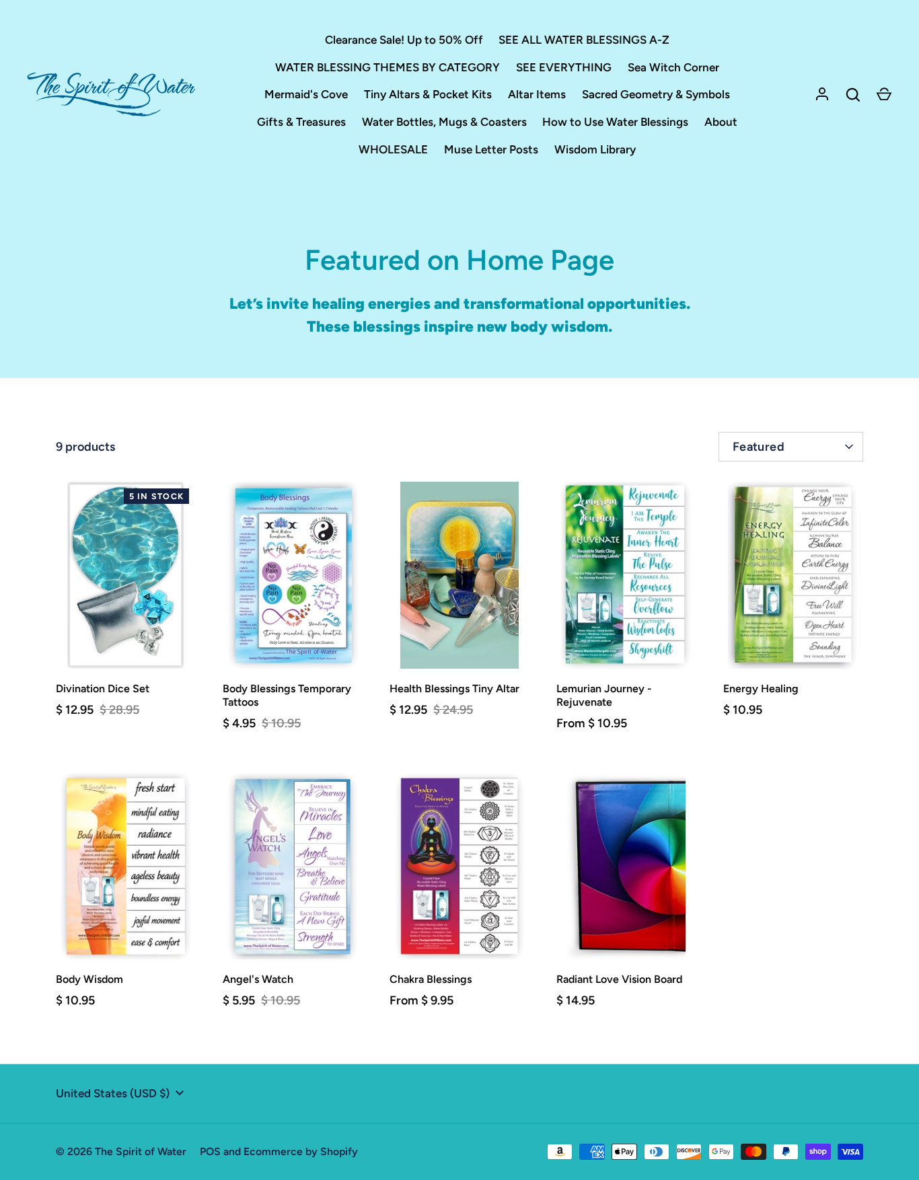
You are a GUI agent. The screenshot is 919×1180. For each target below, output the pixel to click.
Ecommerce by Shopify (301, 1151)
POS (210, 1151)
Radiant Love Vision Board (619, 979)
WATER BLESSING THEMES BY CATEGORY (387, 67)
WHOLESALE (393, 149)
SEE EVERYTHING (564, 67)
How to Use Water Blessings (615, 121)
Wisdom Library (595, 149)
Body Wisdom (89, 979)
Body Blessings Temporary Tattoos (287, 695)
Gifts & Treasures (301, 121)
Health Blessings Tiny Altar (454, 688)
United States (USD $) (113, 1093)
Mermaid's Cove (306, 94)
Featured (758, 446)
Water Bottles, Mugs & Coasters (444, 121)
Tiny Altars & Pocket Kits (428, 94)
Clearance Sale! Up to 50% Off (404, 39)
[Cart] (884, 95)
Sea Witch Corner (673, 67)
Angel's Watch (258, 979)
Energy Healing (761, 688)
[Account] (822, 95)
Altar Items (537, 94)
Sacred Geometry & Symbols (656, 94)
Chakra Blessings (431, 979)
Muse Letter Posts (491, 149)
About (720, 121)
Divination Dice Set (102, 688)
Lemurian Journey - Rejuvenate (604, 695)
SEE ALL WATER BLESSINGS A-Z (584, 39)
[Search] (853, 95)
